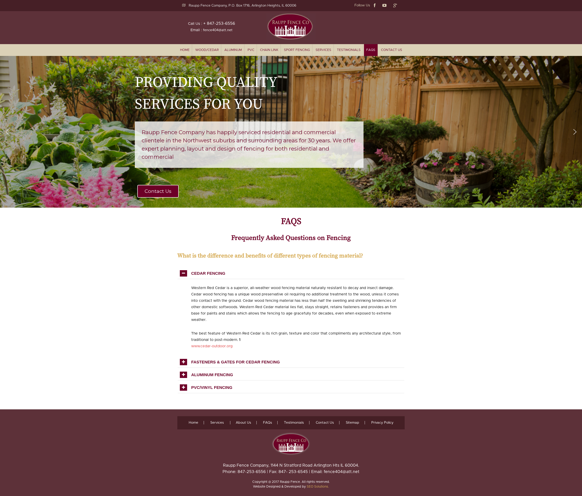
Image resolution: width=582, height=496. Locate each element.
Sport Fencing (297, 50)
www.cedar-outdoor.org (212, 346)
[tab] (291, 273)
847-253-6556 (252, 472)
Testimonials (349, 50)
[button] (7, 132)
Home (193, 422)
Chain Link (269, 50)
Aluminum (233, 50)
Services (323, 50)
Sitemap (352, 422)
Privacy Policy (382, 422)
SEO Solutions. (318, 486)
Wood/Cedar (207, 50)
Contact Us (391, 50)
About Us (243, 422)
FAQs (370, 50)
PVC (251, 50)
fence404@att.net (218, 30)
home (185, 50)
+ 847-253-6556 (219, 24)
